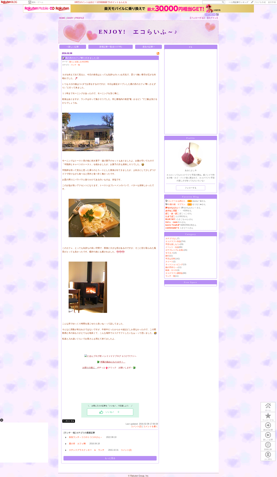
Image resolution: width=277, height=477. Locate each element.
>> (238, 2)
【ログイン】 (212, 18)
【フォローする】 (197, 18)
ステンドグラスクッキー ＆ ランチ (86, 450)
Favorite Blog (190, 197)
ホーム (268, 410)
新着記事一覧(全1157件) (110, 47)
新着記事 (268, 449)
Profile (190, 138)
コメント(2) (136, 426)
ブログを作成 (260, 2)
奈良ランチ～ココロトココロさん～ (85, 437)
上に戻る (268, 459)
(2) (98, 58)
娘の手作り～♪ (171, 267)
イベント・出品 (172, 247)
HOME (62, 18)
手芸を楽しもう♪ (172, 244)
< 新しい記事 (73, 47)
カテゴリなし (171, 238)
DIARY (70, 18)
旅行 (167, 256)
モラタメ (169, 253)
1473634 (210, 14)
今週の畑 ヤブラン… (177, 204)
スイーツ (169, 261)
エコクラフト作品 (173, 241)
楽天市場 (272, 2)
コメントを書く (150, 426)
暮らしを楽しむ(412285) (79, 62)
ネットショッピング (174, 264)
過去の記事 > (149, 47)
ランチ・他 (75, 65)
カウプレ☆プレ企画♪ (174, 250)
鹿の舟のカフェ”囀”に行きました (80, 58)
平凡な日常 (170, 259)
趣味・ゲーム (37, 2)
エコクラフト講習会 (174, 273)
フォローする (268, 420)
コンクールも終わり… (177, 201)
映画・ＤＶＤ (171, 270)
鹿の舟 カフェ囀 (77, 443)
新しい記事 (268, 440)
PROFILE (79, 18)
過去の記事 (268, 430)
